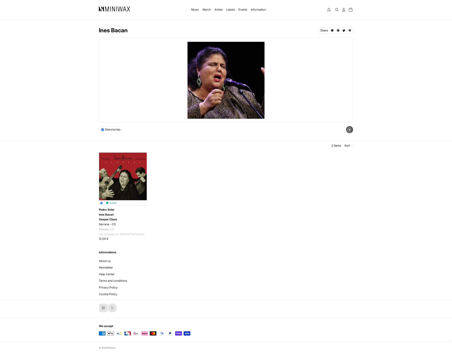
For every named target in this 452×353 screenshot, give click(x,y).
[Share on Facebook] (332, 30)
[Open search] (336, 9)
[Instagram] (103, 307)
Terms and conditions (113, 280)
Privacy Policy (108, 287)
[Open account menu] (343, 9)
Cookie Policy (108, 294)
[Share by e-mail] (349, 30)
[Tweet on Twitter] (343, 30)
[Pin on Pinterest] (338, 30)
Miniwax (111, 347)
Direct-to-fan (112, 129)
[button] (348, 146)
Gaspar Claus (108, 219)
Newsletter (106, 267)
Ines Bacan (106, 214)
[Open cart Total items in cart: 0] (350, 9)
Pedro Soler (106, 209)
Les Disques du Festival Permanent (121, 234)
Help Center (107, 274)
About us (105, 261)
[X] (112, 307)
